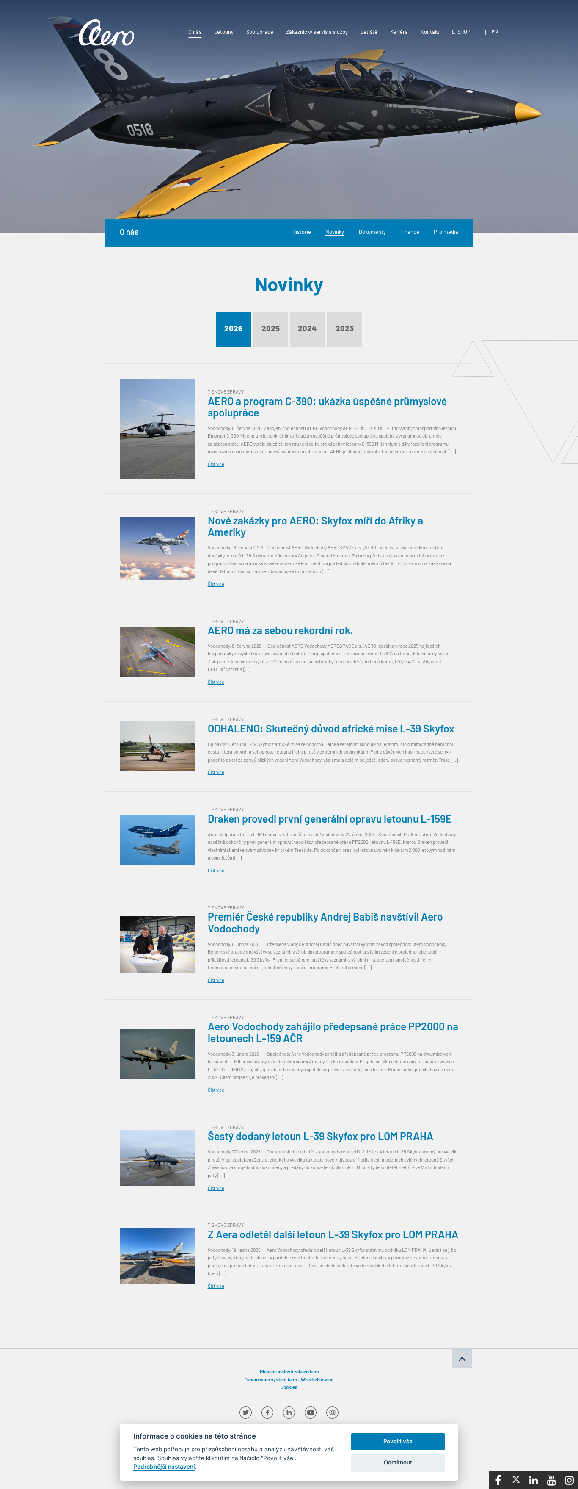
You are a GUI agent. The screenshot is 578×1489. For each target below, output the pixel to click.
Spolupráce (259, 32)
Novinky (334, 233)
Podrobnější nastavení (164, 1466)
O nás (194, 32)
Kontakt (430, 32)
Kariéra (399, 32)
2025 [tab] (270, 329)
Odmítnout (398, 1462)
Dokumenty (372, 233)
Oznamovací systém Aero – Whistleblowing (289, 1380)
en (495, 32)
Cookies (289, 1387)
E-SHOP (461, 32)
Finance (409, 233)
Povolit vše (398, 1441)
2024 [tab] (307, 329)
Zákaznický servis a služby (317, 32)
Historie (301, 233)
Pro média (446, 233)
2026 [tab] (233, 329)
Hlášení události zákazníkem (289, 1372)
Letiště (369, 32)
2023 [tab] (345, 329)
